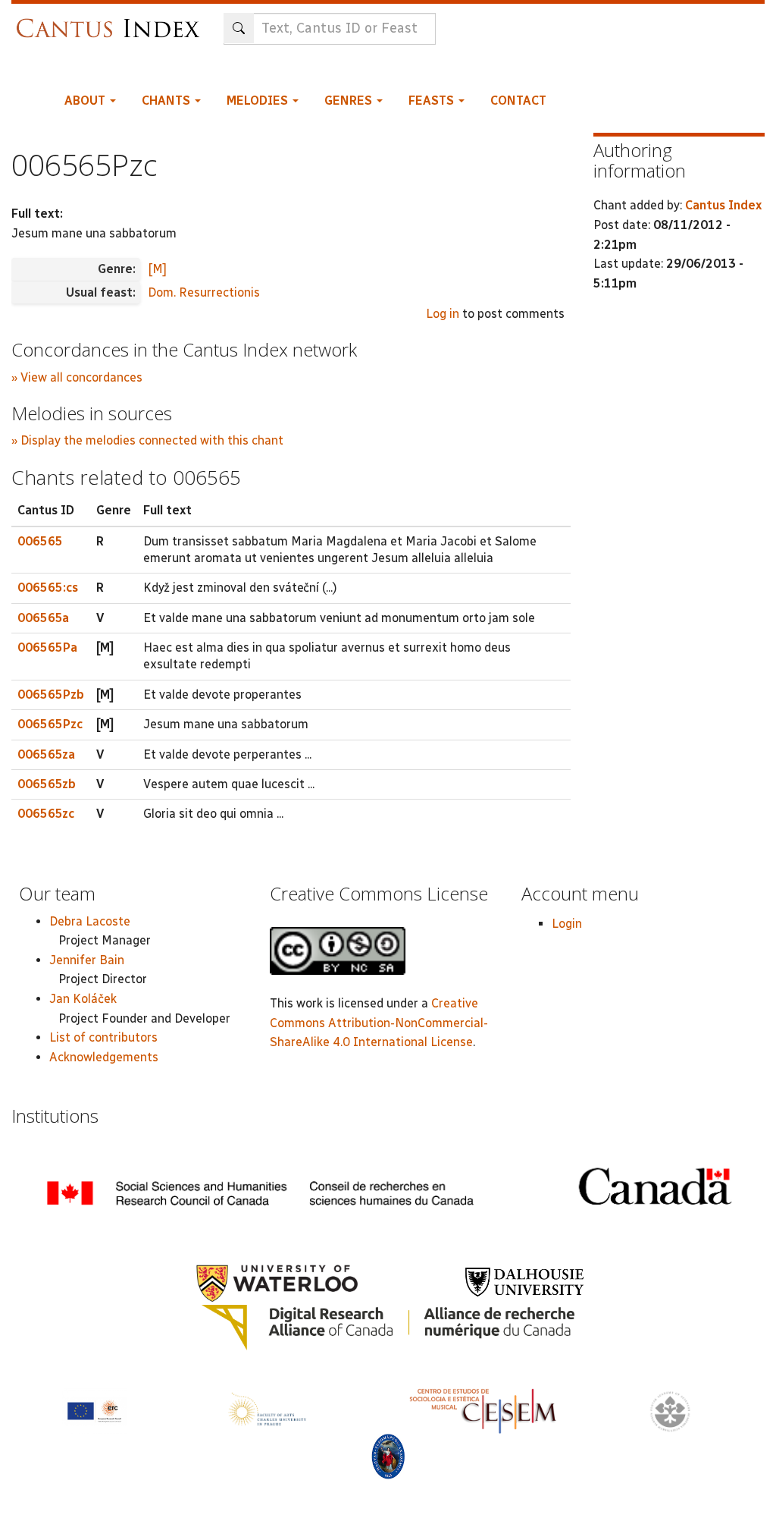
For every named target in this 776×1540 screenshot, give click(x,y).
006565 (40, 541)
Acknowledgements (103, 1057)
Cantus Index (723, 205)
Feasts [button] (432, 100)
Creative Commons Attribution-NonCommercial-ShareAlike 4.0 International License (379, 1022)
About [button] (86, 100)
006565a (43, 618)
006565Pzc (50, 724)
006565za (46, 754)
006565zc (45, 813)
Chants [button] (167, 100)
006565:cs (47, 587)
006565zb (46, 784)
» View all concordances (76, 377)
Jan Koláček (83, 999)
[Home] (111, 21)
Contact (518, 100)
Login (567, 923)
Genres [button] (349, 100)
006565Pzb (50, 694)
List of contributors (103, 1037)
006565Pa (47, 647)
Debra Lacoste (89, 921)
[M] (157, 269)
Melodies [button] (259, 100)
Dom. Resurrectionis (204, 292)
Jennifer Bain (86, 960)
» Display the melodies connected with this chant (147, 440)
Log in (442, 313)
